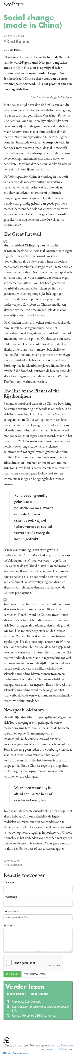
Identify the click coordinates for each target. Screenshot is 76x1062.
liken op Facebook (61, 1045)
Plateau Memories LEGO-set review (34, 1015)
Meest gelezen (17, 993)
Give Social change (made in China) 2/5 (8, 861)
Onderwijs (15, 50)
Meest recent (39, 993)
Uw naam (9, 882)
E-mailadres (11, 911)
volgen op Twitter (56, 1049)
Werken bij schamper (16, 1053)
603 (6, 50)
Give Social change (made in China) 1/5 (5, 861)
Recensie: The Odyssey (26, 1001)
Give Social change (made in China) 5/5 (18, 861)
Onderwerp (10, 897)
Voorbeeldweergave (34, 974)
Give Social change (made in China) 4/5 (15, 861)
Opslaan (13, 974)
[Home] (38, 4)
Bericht (9, 926)
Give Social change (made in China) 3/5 (11, 861)
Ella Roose (66, 97)
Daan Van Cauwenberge (43, 97)
